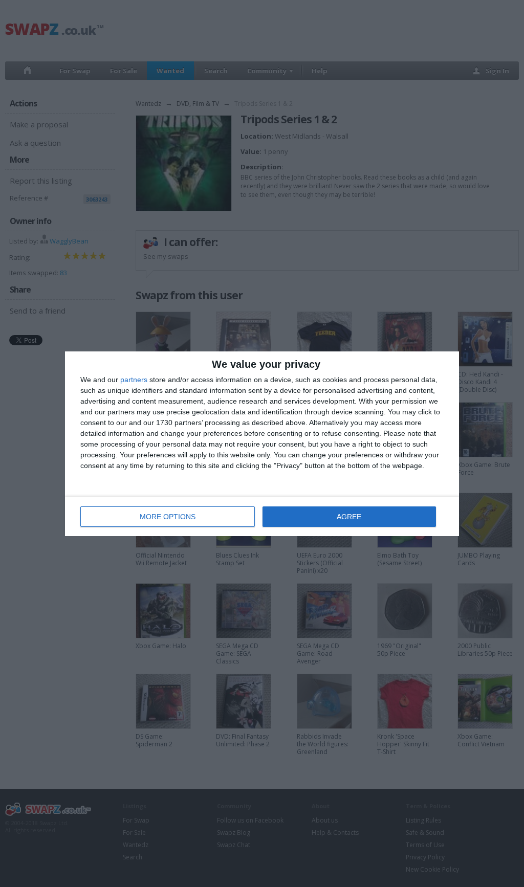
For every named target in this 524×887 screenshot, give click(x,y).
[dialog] (262, 443)
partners (133, 379)
